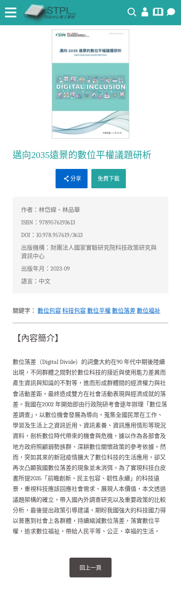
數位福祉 (148, 310)
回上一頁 (90, 567)
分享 (75, 178)
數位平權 (99, 310)
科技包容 (74, 310)
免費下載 (109, 178)
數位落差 (124, 310)
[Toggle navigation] (10, 12)
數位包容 (49, 310)
